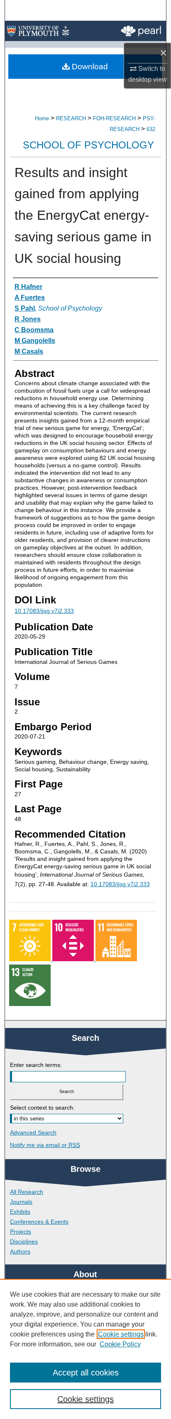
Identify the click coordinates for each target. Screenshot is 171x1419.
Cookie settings (121, 1334)
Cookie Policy (120, 1344)
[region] (85, 1349)
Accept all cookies (86, 1372)
